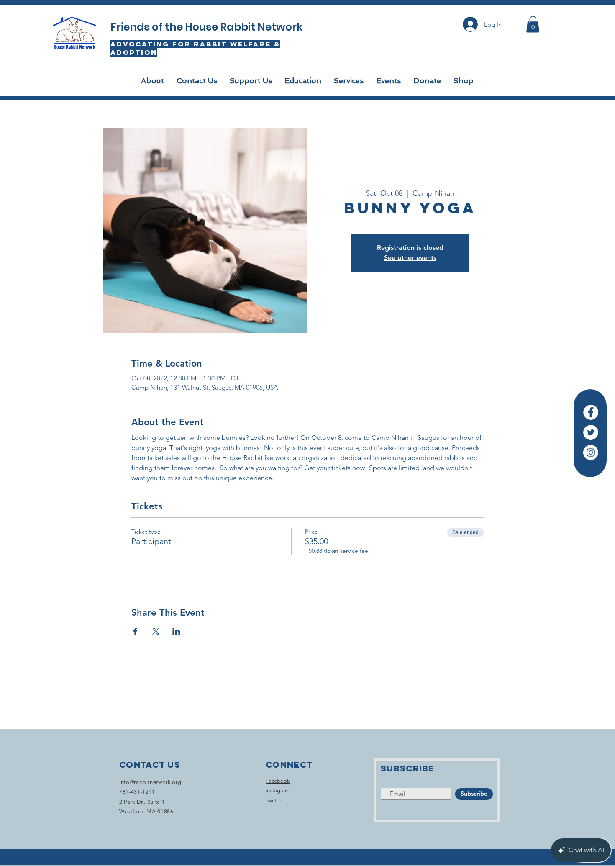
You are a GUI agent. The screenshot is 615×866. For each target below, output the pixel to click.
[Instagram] (590, 452)
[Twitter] (590, 432)
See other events (410, 258)
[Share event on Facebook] (135, 631)
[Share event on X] (156, 631)
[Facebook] (590, 412)
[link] (533, 24)
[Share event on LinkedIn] (176, 631)
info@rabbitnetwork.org (150, 782)
